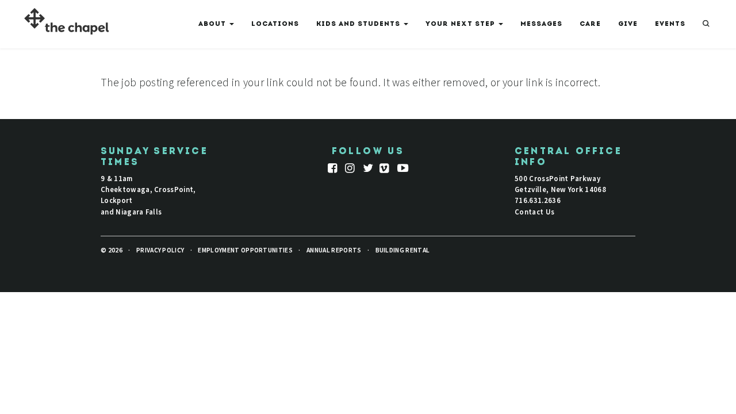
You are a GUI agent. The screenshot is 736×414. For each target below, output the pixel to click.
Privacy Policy (160, 250)
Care (590, 24)
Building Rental (402, 250)
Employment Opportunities (245, 250)
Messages (541, 24)
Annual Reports (333, 250)
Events (670, 24)
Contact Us (534, 211)
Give (628, 24)
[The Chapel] (61, 23)
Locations (275, 24)
